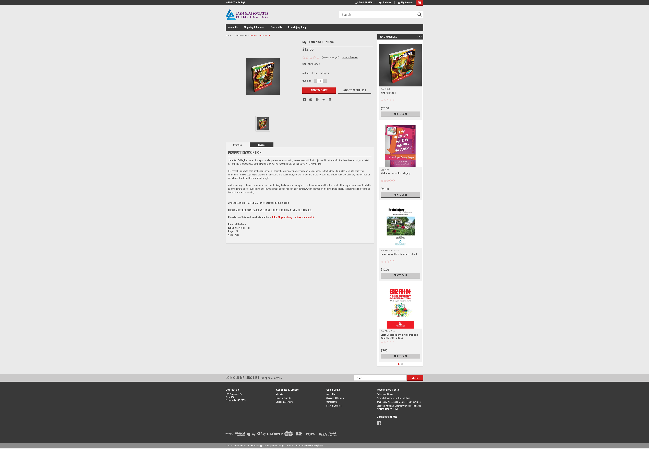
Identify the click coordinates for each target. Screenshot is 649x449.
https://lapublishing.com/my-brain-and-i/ (293, 217)
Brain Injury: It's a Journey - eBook (399, 254)
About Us (233, 27)
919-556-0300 (365, 2)
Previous (417, 37)
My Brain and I (388, 92)
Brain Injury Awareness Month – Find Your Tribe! (399, 402)
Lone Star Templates (313, 445)
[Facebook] (304, 99)
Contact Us (276, 27)
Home (228, 35)
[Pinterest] (330, 99)
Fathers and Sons (385, 394)
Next (420, 37)
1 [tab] (399, 364)
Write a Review (350, 57)
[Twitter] (323, 99)
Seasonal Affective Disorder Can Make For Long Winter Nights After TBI (399, 407)
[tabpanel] (400, 80)
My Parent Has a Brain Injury (396, 173)
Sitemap (266, 445)
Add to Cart (400, 114)
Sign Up (287, 398)
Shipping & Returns (254, 27)
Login (278, 398)
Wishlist (387, 2)
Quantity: (306, 80)
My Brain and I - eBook (260, 35)
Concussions (241, 35)
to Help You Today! (235, 2)
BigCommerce (287, 445)
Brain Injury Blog (297, 27)
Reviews (262, 145)
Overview (237, 145)
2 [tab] (402, 364)
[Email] (310, 99)
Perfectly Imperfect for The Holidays (393, 398)
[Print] (317, 99)
